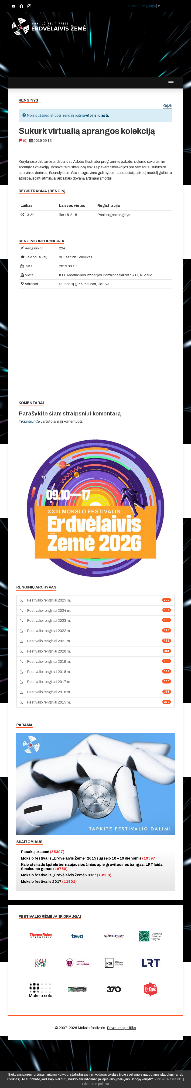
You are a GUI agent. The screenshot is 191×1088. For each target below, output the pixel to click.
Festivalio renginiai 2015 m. (49, 702)
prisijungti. (99, 115)
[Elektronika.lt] (77, 989)
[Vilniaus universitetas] (77, 963)
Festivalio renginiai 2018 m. (49, 672)
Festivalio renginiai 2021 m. (49, 641)
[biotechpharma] (114, 936)
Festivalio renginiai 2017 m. (49, 682)
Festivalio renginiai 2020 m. (49, 651)
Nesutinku (175, 1079)
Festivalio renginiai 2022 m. (49, 631)
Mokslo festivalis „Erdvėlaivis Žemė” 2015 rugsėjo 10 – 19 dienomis (89, 858)
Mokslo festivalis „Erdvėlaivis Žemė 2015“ (66, 875)
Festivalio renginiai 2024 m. (49, 610)
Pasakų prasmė (42, 852)
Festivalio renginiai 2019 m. (49, 661)
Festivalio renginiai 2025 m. (49, 600)
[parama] (95, 783)
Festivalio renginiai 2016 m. (49, 692)
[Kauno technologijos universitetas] (114, 963)
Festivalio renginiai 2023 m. (49, 620)
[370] (114, 989)
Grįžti (167, 106)
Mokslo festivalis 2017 (49, 882)
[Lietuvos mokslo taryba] (150, 936)
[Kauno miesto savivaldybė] (40, 963)
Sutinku (159, 1079)
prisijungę (32, 421)
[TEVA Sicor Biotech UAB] (77, 936)
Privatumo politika (121, 1028)
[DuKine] (150, 989)
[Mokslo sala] (40, 989)
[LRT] (150, 963)
